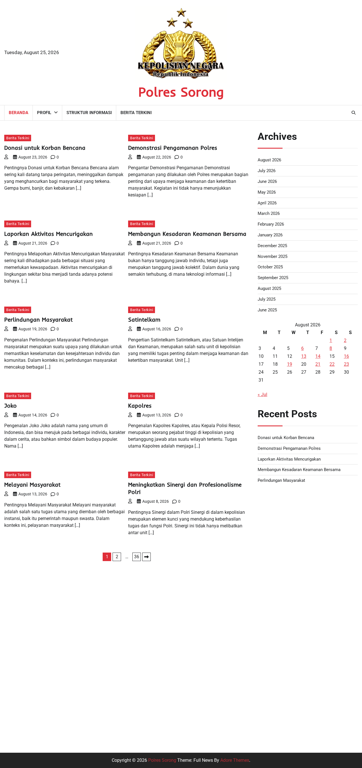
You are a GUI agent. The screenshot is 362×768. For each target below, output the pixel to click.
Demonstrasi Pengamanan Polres (172, 147)
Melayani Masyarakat (32, 484)
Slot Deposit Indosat (278, 550)
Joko (10, 405)
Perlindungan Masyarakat (38, 319)
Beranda (18, 112)
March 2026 (269, 213)
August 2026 (269, 159)
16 (346, 356)
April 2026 (267, 203)
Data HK (266, 726)
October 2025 (270, 266)
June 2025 (267, 310)
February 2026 (271, 224)
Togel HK (267, 509)
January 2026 (270, 235)
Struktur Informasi (89, 112)
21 (317, 364)
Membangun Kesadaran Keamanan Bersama (187, 233)
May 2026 (267, 192)
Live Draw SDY (272, 522)
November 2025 (272, 256)
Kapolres (140, 405)
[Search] (353, 112)
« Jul (262, 394)
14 (317, 356)
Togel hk (266, 590)
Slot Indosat (270, 631)
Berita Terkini (136, 112)
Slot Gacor (268, 713)
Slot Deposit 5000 (275, 618)
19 (289, 364)
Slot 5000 (267, 672)
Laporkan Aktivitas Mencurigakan (48, 233)
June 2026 (267, 181)
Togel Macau (271, 536)
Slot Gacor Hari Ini (276, 604)
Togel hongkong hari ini (281, 495)
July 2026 (266, 170)
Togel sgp (267, 563)
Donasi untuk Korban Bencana (44, 147)
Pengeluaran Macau (278, 577)
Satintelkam (144, 319)
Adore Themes (234, 760)
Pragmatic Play (273, 685)
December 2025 (272, 245)
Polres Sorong (181, 92)
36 (136, 556)
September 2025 (273, 277)
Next (146, 557)
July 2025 (266, 299)
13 (303, 356)
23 (346, 364)
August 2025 (269, 288)
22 (332, 364)
